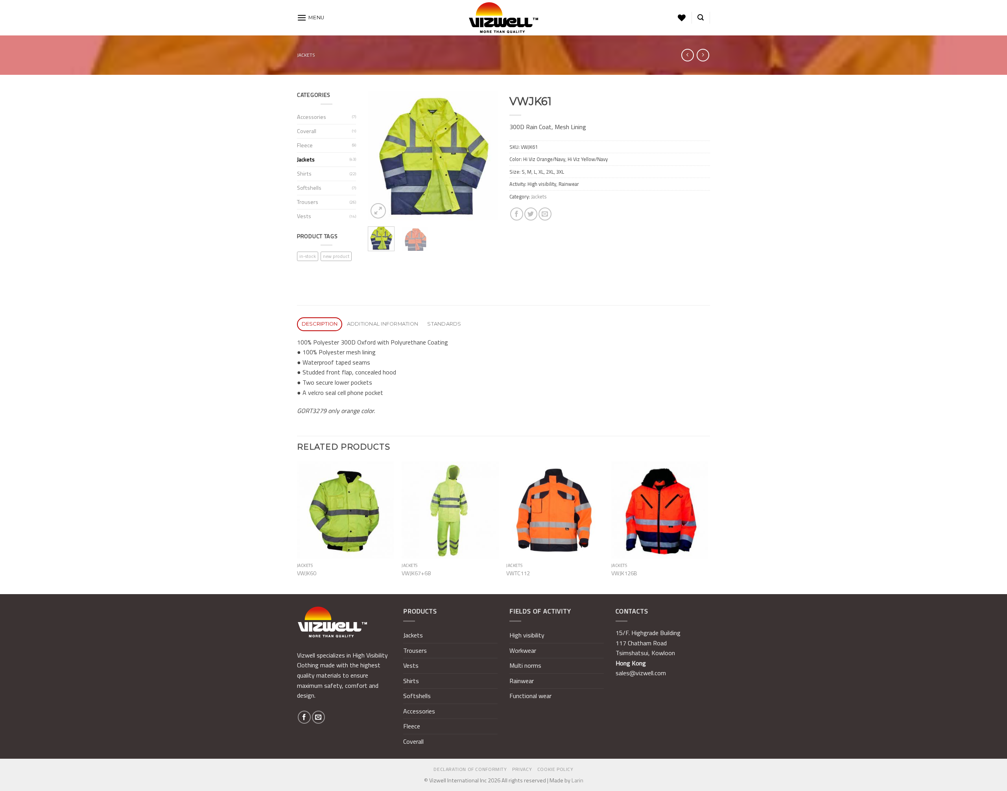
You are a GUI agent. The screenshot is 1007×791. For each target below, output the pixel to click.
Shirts (304, 173)
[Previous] (380, 156)
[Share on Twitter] (530, 213)
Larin (577, 780)
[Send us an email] (318, 717)
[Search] (700, 17)
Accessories (311, 117)
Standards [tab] (444, 324)
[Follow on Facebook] (304, 717)
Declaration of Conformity (470, 769)
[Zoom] (378, 211)
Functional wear (530, 695)
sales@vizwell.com (641, 673)
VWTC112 (518, 573)
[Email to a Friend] (545, 213)
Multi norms (525, 665)
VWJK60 (306, 573)
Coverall (306, 131)
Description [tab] (320, 324)
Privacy (522, 769)
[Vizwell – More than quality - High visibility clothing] (503, 17)
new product (336, 256)
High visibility (526, 635)
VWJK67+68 (416, 573)
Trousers (307, 202)
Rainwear (521, 680)
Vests (304, 216)
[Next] (485, 156)
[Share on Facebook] (516, 213)
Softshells (309, 187)
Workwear (522, 650)
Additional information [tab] (383, 324)
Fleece (305, 145)
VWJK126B (624, 573)
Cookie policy (555, 769)
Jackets (306, 55)
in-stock (307, 256)
